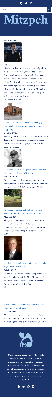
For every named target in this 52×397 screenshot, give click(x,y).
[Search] (49, 9)
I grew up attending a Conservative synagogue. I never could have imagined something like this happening (25, 126)
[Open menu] (26, 32)
